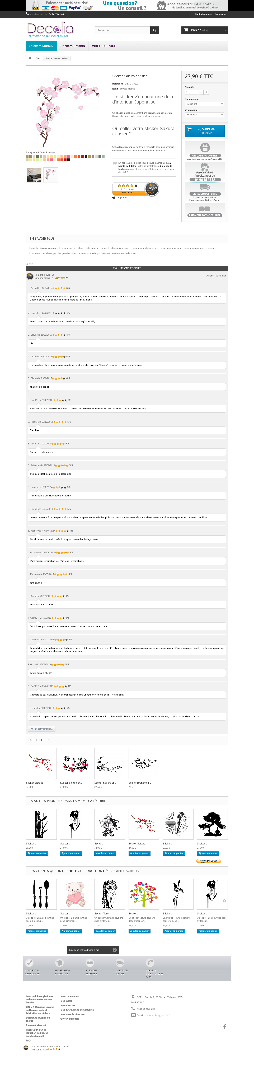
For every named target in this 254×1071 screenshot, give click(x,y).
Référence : (118, 83)
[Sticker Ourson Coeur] (75, 894)
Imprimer (122, 197)
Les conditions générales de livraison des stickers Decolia (39, 999)
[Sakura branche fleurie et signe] (75, 763)
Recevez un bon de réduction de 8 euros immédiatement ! (37, 1032)
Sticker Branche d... (140, 782)
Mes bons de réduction (72, 1014)
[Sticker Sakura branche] (109, 763)
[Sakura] (41, 763)
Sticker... (31, 843)
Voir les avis (128, 192)
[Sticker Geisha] (178, 824)
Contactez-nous (203, 14)
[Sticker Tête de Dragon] (109, 824)
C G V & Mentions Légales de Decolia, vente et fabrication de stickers (40, 1010)
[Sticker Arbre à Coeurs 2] (144, 894)
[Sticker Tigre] (109, 894)
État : (115, 88)
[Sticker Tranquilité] (75, 824)
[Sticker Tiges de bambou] (41, 824)
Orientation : (192, 110)
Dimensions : (192, 99)
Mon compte (70, 991)
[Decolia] (58, 29)
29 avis (29, 264)
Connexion (220, 14)
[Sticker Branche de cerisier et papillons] (144, 763)
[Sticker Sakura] (144, 824)
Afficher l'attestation (216, 275)
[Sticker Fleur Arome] (178, 894)
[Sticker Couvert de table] (41, 894)
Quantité (189, 87)
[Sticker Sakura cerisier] (33, 174)
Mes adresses (67, 1005)
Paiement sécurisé (36, 1025)
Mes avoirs (66, 1000)
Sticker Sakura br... (71, 782)
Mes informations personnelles (77, 1009)
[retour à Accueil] (29, 58)
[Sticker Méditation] (212, 824)
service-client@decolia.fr (157, 1015)
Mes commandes (69, 996)
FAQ (28, 1040)
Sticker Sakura (34, 782)
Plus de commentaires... (41, 729)
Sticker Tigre (101, 913)
